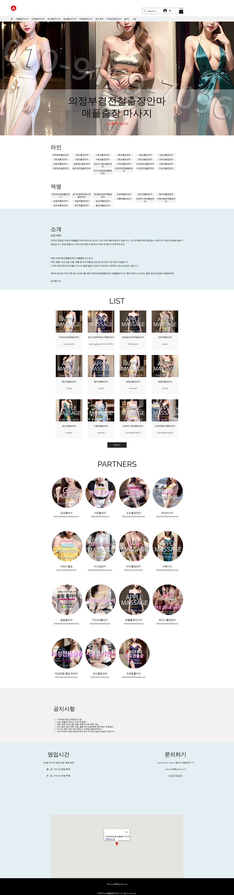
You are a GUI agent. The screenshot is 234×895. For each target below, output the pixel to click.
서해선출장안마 (124, 164)
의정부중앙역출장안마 (166, 200)
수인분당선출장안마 (145, 164)
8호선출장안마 (103, 159)
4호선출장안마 (145, 155)
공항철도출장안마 (82, 164)
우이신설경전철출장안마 (103, 172)
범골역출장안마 (60, 201)
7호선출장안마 (81, 159)
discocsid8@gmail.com (175, 769)
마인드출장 (66, 566)
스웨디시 (167, 566)
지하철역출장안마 (61, 155)
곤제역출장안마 (124, 194)
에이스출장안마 (167, 619)
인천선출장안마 (166, 168)
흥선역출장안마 (103, 205)
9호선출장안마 (124, 159)
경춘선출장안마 (60, 164)
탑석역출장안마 (60, 205)
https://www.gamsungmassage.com (66, 516)
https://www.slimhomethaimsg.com (66, 623)
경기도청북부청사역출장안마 (82, 195)
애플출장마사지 (133, 619)
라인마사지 (167, 512)
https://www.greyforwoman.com (66, 677)
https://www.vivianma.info (133, 570)
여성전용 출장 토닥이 (66, 673)
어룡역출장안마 (124, 198)
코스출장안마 (100, 673)
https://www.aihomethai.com (100, 623)
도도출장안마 (133, 512)
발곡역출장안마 (166, 194)
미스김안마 (100, 566)
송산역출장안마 (103, 201)
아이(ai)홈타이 (100, 619)
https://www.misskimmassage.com (100, 570)
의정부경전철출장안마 (124, 169)
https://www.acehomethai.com (167, 623)
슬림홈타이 (66, 619)
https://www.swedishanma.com (167, 570)
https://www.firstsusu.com (100, 516)
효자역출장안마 (82, 205)
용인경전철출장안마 (82, 168)
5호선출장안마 (166, 155)
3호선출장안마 (124, 155)
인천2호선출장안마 (145, 168)
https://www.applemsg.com (133, 623)
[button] (181, 11)
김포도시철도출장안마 (103, 165)
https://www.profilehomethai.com (134, 677)
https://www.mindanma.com (66, 570)
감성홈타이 (66, 512)
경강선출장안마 (145, 159)
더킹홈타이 (100, 512)
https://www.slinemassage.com (167, 516)
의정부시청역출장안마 (145, 200)
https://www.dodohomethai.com (133, 516)
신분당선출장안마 (61, 168)
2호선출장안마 (103, 155)
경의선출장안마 (166, 159)
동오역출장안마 (145, 194)
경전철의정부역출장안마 (103, 195)
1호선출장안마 (81, 155)
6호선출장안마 (60, 159)
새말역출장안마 (82, 201)
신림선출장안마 (166, 164)
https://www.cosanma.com (100, 677)
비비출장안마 (133, 566)
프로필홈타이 (133, 673)
